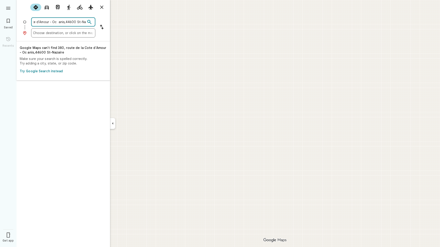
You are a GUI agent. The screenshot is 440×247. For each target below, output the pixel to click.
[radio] (35, 7)
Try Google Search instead (41, 71)
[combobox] (59, 22)
